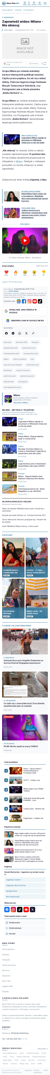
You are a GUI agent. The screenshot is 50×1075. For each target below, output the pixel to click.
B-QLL (44, 1053)
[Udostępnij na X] (26, 333)
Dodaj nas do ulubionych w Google (14, 63)
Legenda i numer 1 (13, 880)
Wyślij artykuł (14, 922)
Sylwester (6, 976)
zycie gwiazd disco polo (12, 387)
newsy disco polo (32, 365)
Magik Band (7, 1060)
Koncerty (5, 970)
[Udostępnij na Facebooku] (6, 333)
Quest (23, 1060)
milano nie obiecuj (19, 359)
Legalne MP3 (7, 986)
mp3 (32, 359)
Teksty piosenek (9, 965)
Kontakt (12, 934)
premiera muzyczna (27, 376)
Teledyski (6, 960)
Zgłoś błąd (45, 63)
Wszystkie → (43, 1049)
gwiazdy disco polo (11, 348)
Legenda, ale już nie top (16, 885)
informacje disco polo (11, 353)
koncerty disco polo (31, 353)
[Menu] (45, 3)
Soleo (5, 1057)
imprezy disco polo (29, 348)
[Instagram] (29, 301)
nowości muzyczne (23, 370)
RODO (46, 1070)
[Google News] (19, 301)
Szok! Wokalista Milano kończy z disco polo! (20, 526)
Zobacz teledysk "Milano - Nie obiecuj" (26, 258)
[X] (32, 909)
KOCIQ (5, 1064)
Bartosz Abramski (23, 1057)
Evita (33, 1064)
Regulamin (28, 1070)
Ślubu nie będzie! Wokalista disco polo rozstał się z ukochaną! (23, 509)
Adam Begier (8, 30)
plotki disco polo (10, 376)
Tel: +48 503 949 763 (14, 1039)
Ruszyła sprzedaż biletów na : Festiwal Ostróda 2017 (24, 515)
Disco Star (6, 981)
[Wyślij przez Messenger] (13, 333)
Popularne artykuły (12, 827)
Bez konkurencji (12, 896)
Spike (22, 1053)
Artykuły (18, 10)
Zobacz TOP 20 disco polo (12, 282)
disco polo (7, 342)
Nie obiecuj (8, 370)
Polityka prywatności (38, 1071)
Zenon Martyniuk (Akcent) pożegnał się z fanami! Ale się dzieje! (24, 520)
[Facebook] (24, 301)
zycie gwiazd (22, 382)
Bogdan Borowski (39, 1057)
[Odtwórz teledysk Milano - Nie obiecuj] (25, 240)
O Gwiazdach (28, 10)
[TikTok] (40, 301)
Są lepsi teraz (11, 891)
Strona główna (7, 10)
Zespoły (5, 991)
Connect (14, 1064)
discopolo (35, 342)
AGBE (40, 1064)
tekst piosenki (9, 382)
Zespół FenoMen (33, 1053)
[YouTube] (35, 301)
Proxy (12, 1057)
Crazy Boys (41, 1060)
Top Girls (31, 1060)
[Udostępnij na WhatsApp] (19, 333)
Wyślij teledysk (15, 928)
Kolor (16, 1060)
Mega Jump (24, 1064)
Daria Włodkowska (10, 1053)
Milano (19, 161)
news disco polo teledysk (13, 365)
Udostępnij (35, 63)
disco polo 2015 (21, 342)
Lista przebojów (11, 762)
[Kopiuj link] (33, 333)
